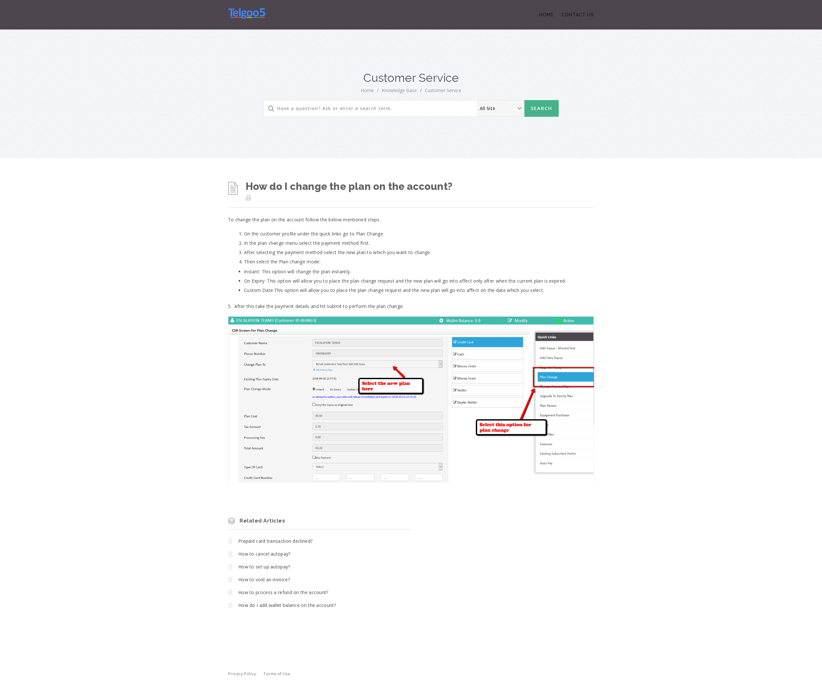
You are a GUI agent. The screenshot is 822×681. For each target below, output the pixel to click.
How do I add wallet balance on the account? (287, 605)
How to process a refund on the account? (283, 592)
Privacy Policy (242, 674)
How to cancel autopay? (264, 554)
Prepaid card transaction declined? (275, 541)
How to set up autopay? (264, 567)
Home (546, 14)
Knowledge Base (399, 90)
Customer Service (443, 90)
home (367, 90)
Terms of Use (276, 674)
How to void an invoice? (264, 579)
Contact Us (577, 14)
